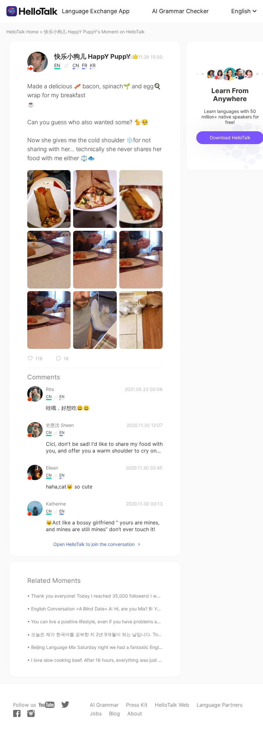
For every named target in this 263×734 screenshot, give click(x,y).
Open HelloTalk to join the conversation (94, 544)
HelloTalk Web (172, 705)
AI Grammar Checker (180, 11)
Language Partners (219, 705)
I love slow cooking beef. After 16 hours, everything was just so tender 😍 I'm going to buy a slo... (133, 660)
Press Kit (137, 705)
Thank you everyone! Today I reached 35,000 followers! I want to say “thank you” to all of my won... (136, 596)
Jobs (96, 713)
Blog (114, 713)
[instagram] (31, 713)
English (241, 11)
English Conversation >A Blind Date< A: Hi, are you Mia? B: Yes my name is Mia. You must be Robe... (135, 608)
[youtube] (46, 705)
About (134, 713)
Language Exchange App (96, 11)
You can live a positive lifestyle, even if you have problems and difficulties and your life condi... (130, 621)
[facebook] (17, 713)
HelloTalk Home (22, 31)
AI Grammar (104, 705)
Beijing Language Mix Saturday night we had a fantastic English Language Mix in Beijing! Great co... (135, 647)
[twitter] (65, 704)
